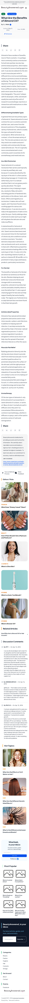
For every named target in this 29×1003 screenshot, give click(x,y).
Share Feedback (21, 473)
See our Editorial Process (9, 473)
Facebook (6, 987)
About (5, 977)
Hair (4, 769)
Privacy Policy (4, 1000)
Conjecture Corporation (18, 998)
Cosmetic (4, 564)
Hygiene (4, 592)
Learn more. (14, 3)
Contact (5, 979)
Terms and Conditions (14, 1000)
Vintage (5, 968)
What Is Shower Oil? (8, 624)
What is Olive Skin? (8, 566)
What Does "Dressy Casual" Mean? (13, 507)
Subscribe (14, 855)
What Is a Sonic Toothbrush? (11, 595)
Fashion (4, 504)
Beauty (3, 533)
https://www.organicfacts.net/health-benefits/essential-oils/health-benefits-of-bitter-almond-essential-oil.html (13, 463)
